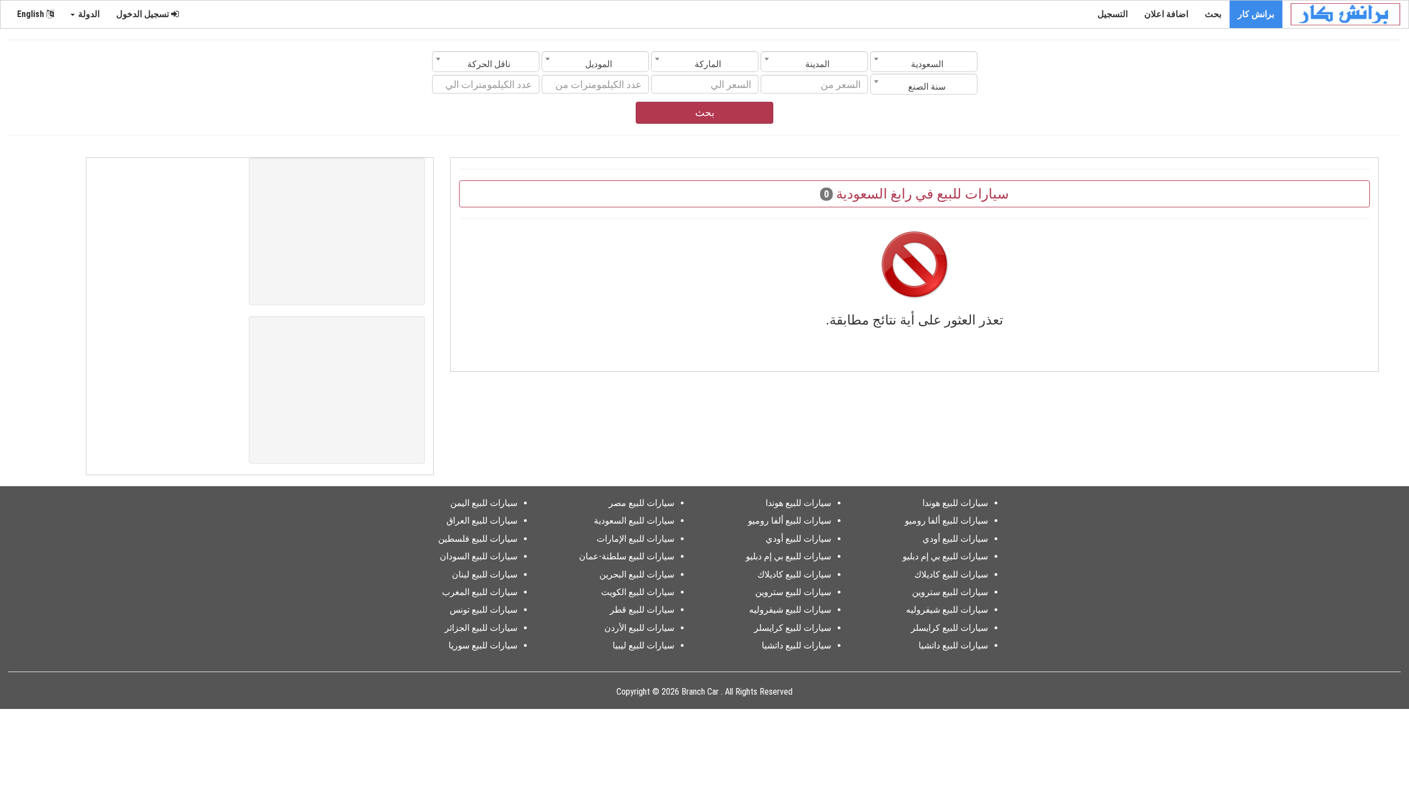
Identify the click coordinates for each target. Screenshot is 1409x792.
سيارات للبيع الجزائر (481, 628)
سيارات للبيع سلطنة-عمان (626, 556)
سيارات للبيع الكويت (637, 592)
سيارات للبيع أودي (955, 539)
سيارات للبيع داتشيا (953, 645)
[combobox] (923, 61)
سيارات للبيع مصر (641, 503)
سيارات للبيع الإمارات (635, 539)
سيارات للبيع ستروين (950, 592)
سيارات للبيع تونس (483, 609)
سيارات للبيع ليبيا (643, 645)
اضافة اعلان (1166, 14)
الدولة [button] (88, 14)
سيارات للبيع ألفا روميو (946, 520)
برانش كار (1256, 14)
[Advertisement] (337, 231)
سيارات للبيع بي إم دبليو (945, 556)
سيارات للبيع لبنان (484, 574)
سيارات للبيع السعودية (634, 520)
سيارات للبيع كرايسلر (949, 628)
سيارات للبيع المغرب (479, 592)
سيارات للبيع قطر (642, 609)
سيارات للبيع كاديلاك (951, 574)
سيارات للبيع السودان (478, 556)
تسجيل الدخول (143, 14)
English (31, 14)
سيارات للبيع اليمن (483, 503)
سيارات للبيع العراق (481, 520)
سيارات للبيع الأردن (639, 628)
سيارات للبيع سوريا (483, 645)
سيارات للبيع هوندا (955, 503)
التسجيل (1112, 14)
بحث (1213, 14)
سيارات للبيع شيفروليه (947, 609)
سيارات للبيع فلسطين (477, 539)
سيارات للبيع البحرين (636, 574)
